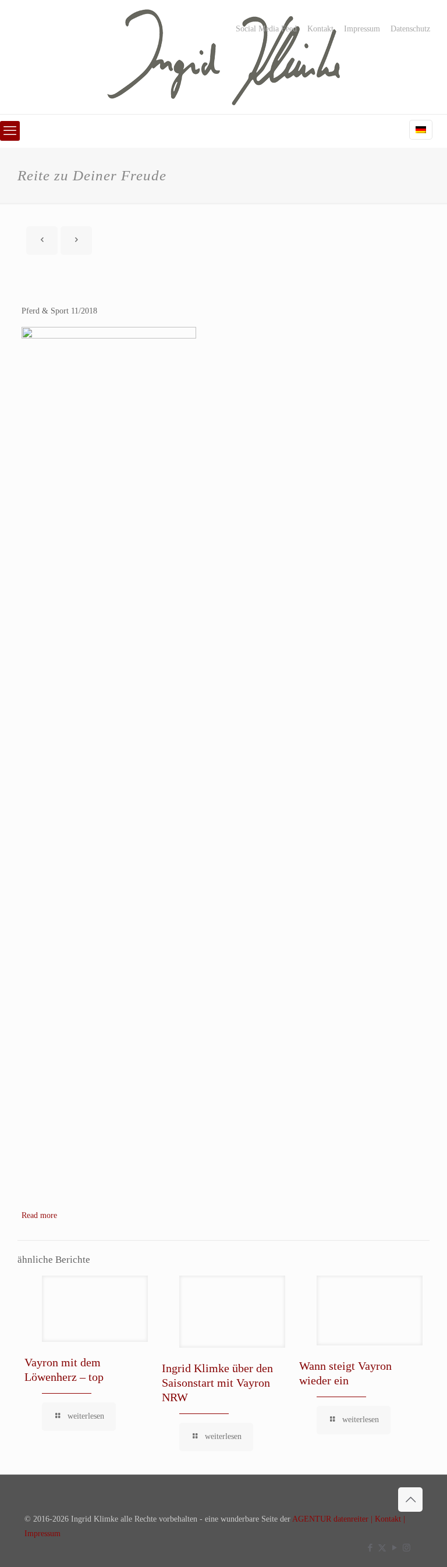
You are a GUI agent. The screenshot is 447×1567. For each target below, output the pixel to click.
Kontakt (320, 29)
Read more (39, 1215)
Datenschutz (410, 29)
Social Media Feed (266, 29)
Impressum (362, 29)
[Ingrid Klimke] (223, 57)
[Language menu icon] (420, 130)
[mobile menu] (10, 131)
